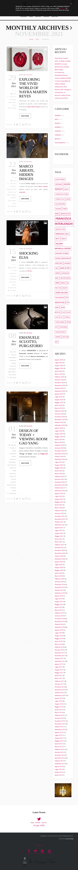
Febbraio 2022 (59, 510)
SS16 (57, 317)
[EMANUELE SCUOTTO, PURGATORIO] (27, 317)
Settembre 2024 (60, 425)
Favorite (44, 822)
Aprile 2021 (58, 539)
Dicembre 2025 (60, 382)
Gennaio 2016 (59, 718)
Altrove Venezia (60, 179)
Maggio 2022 (59, 502)
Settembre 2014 (60, 764)
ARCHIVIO (38, 17)
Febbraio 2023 (59, 476)
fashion (58, 209)
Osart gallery (61, 293)
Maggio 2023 (59, 468)
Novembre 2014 (60, 758)
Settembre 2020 (60, 559)
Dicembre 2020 (60, 550)
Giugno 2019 (59, 601)
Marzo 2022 (59, 508)
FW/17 (57, 239)
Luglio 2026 (58, 363)
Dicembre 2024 (60, 417)
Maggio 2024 (59, 437)
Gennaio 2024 (59, 448)
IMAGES (57, 139)
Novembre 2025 (60, 385)
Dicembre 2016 (60, 687)
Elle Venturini (60, 204)
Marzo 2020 (59, 576)
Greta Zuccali (12, 192)
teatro (67, 317)
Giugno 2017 (59, 670)
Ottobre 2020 (59, 556)
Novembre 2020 (60, 553)
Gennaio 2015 (59, 752)
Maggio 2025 (59, 402)
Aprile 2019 (58, 607)
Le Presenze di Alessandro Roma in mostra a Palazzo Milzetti (63, 75)
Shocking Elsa (12, 287)
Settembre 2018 (60, 627)
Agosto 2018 (59, 630)
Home (31, 39)
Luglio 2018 (58, 633)
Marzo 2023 (59, 473)
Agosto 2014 (59, 766)
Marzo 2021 (59, 542)
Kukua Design (69, 839)
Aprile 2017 (58, 675)
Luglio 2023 (58, 462)
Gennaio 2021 (59, 547)
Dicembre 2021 (60, 516)
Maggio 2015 (59, 741)
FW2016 (64, 239)
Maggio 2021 (59, 536)
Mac (57, 268)
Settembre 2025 (60, 391)
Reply (32, 822)
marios (58, 273)
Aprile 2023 (58, 471)
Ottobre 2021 (59, 522)
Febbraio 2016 (59, 715)
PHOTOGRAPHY (60, 143)
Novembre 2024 (60, 419)
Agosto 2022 (59, 493)
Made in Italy (65, 268)
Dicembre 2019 (60, 584)
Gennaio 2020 (59, 582)
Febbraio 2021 (59, 545)
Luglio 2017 (58, 667)
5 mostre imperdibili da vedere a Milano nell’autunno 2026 (62, 84)
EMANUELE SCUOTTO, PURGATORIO (30, 341)
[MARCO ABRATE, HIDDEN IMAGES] (27, 145)
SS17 (61, 317)
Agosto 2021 (59, 528)
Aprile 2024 (58, 439)
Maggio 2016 (59, 707)
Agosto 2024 (59, 428)
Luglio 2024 (58, 431)
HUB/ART (13, 198)
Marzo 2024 (59, 442)
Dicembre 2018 (60, 619)
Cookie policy (39, 845)
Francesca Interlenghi (64, 221)
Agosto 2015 (59, 732)
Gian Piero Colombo (62, 253)
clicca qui (62, 8)
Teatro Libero (60, 322)
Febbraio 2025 (59, 411)
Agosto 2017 (59, 664)
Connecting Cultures (62, 194)
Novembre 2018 (60, 621)
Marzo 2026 (59, 374)
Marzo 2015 (59, 747)
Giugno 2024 (59, 434)
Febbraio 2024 (59, 445)
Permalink (13, 108)
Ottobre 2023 (59, 456)
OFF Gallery (12, 375)
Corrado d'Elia (60, 199)
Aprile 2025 (58, 405)
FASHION (58, 131)
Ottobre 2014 (59, 761)
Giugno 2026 (59, 365)
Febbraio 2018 (59, 647)
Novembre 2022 (60, 485)
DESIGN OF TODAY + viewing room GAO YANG (33, 437)
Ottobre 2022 (59, 488)
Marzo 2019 (59, 610)
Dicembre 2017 (60, 653)
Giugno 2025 (59, 400)
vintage (58, 337)
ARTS (14, 94)
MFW (57, 283)
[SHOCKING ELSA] (27, 232)
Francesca (29, 75)
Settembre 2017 (60, 661)
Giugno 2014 (59, 772)
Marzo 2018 (59, 644)
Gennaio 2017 (59, 684)
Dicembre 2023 (60, 451)
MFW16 (63, 283)
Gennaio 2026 (59, 380)
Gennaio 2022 (59, 513)
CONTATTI (46, 17)
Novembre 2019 (60, 587)
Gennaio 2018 (59, 650)
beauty (67, 189)
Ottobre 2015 (59, 727)
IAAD (10, 282)
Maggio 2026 (59, 368)
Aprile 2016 (58, 710)
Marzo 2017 (59, 678)
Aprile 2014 (58, 775)
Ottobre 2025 (59, 388)
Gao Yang (11, 465)
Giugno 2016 (59, 704)
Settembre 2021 (60, 525)
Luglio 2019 (58, 599)
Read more (25, 116)
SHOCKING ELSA (28, 255)
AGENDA (13, 268)
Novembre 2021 (60, 519)
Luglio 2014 (58, 769)
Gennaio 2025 (59, 414)
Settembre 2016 (60, 695)
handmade (67, 263)
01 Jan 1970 (39, 825)
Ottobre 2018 (59, 624)
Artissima (59, 184)
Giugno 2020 (59, 567)
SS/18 (63, 312)
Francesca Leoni (60, 229)
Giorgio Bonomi (11, 189)
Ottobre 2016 (59, 692)
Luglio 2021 (58, 530)
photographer (60, 297)
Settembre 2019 (60, 593)
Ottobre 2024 (59, 422)
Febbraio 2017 (59, 681)
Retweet (37, 822)
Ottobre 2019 (59, 590)
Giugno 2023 (59, 465)
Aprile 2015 (58, 744)
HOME (31, 17)
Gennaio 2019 (59, 616)
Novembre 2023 (60, 454)
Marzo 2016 (59, 712)
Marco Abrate (12, 200)
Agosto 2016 (59, 698)
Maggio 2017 (59, 673)
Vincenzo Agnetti (60, 332)
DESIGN (13, 445)
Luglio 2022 (58, 496)
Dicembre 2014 (60, 755)
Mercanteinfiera (65, 278)
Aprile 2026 (58, 371)
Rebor (14, 203)
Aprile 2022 (58, 505)
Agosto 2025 (59, 394)
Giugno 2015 (59, 738)
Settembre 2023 (60, 459)
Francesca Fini (65, 213)
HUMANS (58, 135)
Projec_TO (13, 476)
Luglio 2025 (58, 397)
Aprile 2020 (58, 573)
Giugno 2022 (59, 499)
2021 (37, 39)
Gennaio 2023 (59, 479)
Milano (65, 288)
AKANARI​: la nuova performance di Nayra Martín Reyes (62, 67)
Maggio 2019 (59, 604)
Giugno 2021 (59, 533)
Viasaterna (63, 327)
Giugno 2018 (59, 636)
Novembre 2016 (60, 690)
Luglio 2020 (58, 564)
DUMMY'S (58, 127)
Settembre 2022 (60, 491)
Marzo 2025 (59, 408)
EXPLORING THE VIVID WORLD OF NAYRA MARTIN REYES (33, 87)
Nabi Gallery (12, 372)
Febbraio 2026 (59, 377)
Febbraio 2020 (59, 579)
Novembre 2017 (60, 656)
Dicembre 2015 (60, 721)
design (68, 199)
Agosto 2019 (59, 596)
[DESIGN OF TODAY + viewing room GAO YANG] (27, 407)
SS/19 (68, 312)
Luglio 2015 (58, 735)
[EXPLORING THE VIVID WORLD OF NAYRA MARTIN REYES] (27, 58)
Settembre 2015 (60, 729)
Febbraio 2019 (59, 613)
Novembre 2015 (60, 724)
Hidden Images (11, 195)
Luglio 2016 (58, 701)
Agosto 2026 (59, 360)
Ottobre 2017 (59, 658)
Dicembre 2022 (60, 482)
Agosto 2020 (59, 562)
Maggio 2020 (59, 570)
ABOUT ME (55, 17)
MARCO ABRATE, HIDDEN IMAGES (26, 172)
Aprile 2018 (58, 641)
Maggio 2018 (59, 638)
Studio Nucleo (11, 485)
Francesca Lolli (62, 234)
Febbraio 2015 (59, 749)
